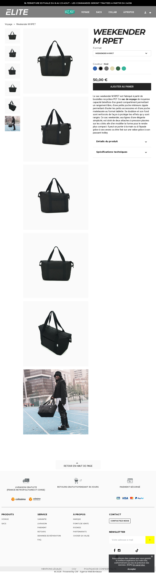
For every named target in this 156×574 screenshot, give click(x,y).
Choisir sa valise (81, 536)
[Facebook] (114, 550)
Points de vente (81, 523)
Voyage (5, 519)
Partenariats (80, 532)
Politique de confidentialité (100, 569)
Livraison (42, 523)
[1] (149, 540)
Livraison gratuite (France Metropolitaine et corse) (26, 488)
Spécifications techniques (122, 152)
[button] (78, 464)
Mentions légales (51, 569)
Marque (77, 519)
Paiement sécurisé (130, 487)
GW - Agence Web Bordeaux (88, 571)
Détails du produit (122, 142)
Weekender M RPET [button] (121, 53)
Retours (41, 532)
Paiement (41, 527)
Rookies (77, 527)
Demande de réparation (49, 536)
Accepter (132, 569)
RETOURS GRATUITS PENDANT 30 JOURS (78, 487)
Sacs (4, 523)
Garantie (41, 519)
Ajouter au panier (122, 86)
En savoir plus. (139, 565)
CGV (74, 569)
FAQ (39, 540)
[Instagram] (119, 550)
